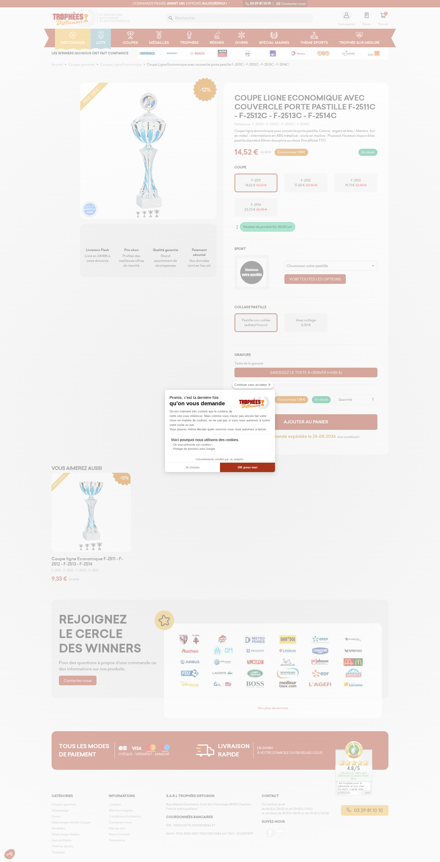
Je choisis (192, 467)
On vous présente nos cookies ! (192, 444)
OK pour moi (247, 467)
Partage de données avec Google (194, 449)
